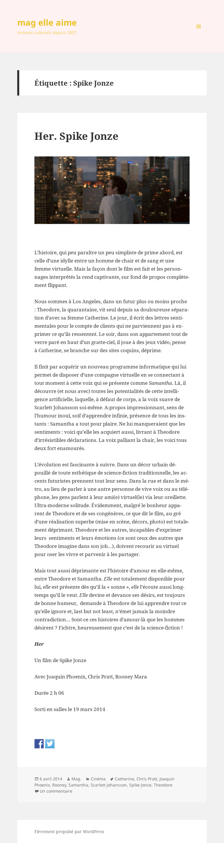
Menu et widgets (199, 34)
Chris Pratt (146, 779)
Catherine (124, 779)
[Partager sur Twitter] (50, 743)
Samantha (78, 785)
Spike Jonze (140, 785)
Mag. (76, 779)
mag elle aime (47, 22)
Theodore (163, 785)
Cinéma (98, 779)
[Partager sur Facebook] (39, 743)
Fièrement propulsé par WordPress (69, 831)
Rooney (59, 785)
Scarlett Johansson (109, 785)
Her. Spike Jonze (76, 136)
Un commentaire (56, 791)
